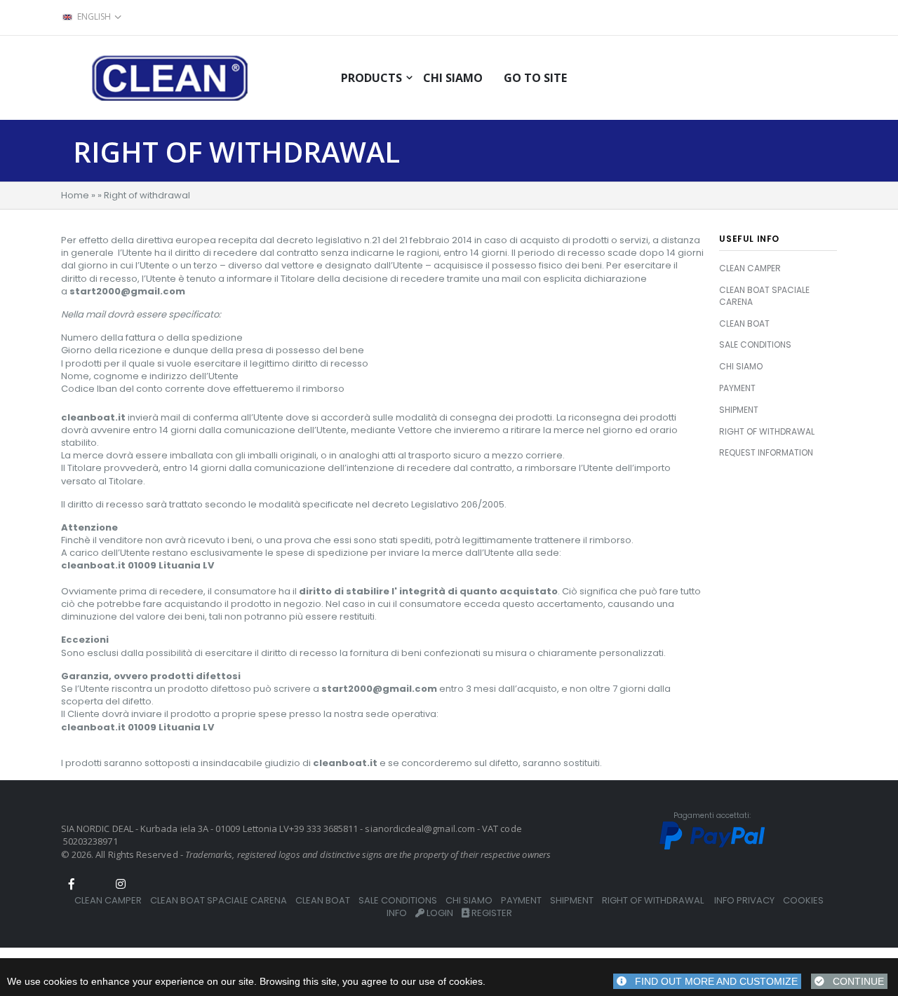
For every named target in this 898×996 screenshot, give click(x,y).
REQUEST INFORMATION (766, 452)
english (94, 16)
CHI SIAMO (741, 366)
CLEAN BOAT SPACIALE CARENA (764, 296)
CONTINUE (854, 981)
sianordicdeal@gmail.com (420, 828)
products (371, 78)
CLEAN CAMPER (750, 268)
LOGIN (438, 913)
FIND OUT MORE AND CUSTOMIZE (712, 981)
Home (75, 195)
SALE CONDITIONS (755, 344)
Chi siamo (453, 78)
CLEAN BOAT (744, 323)
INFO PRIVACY (744, 900)
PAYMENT (737, 388)
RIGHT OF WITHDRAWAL (767, 431)
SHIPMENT (738, 410)
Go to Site (535, 78)
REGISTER (490, 913)
